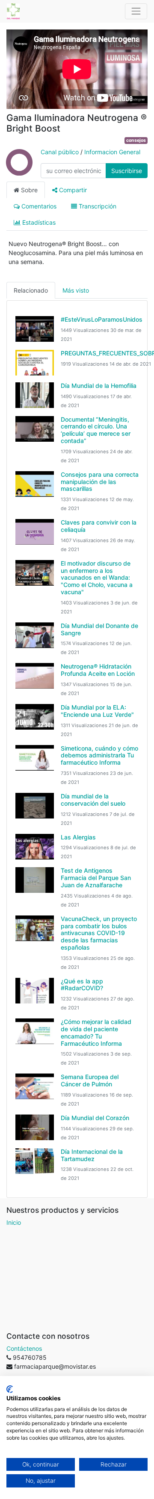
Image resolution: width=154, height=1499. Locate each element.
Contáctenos (24, 1348)
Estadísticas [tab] (38, 222)
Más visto (75, 290)
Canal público (60, 151)
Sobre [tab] (28, 190)
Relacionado (31, 290)
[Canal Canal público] (19, 170)
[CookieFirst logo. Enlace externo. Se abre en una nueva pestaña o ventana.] (9, 1389)
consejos (136, 140)
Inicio (13, 1222)
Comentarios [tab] (38, 206)
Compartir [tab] (72, 190)
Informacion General (112, 151)
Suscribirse (126, 170)
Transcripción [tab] (96, 206)
